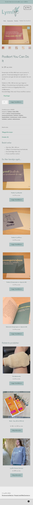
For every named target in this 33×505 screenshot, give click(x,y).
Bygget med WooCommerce (22, 495)
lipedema (16, 115)
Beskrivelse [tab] (5, 127)
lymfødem (4, 119)
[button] (28, 28)
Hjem (4, 20)
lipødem (21, 115)
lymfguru (24, 117)
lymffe (19, 117)
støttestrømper (16, 119)
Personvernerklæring (7, 495)
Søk (16, 502)
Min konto (5, 502)
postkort (10, 119)
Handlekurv (25, 501)
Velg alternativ (16, 430)
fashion (8, 113)
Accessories (10, 20)
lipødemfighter (5, 117)
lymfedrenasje (13, 117)
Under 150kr (16, 111)
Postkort (16, 20)
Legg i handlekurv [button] (16, 199)
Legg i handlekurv (16, 102)
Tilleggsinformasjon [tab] (7, 132)
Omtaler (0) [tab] (5, 137)
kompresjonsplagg (15, 113)
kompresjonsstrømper (7, 115)
